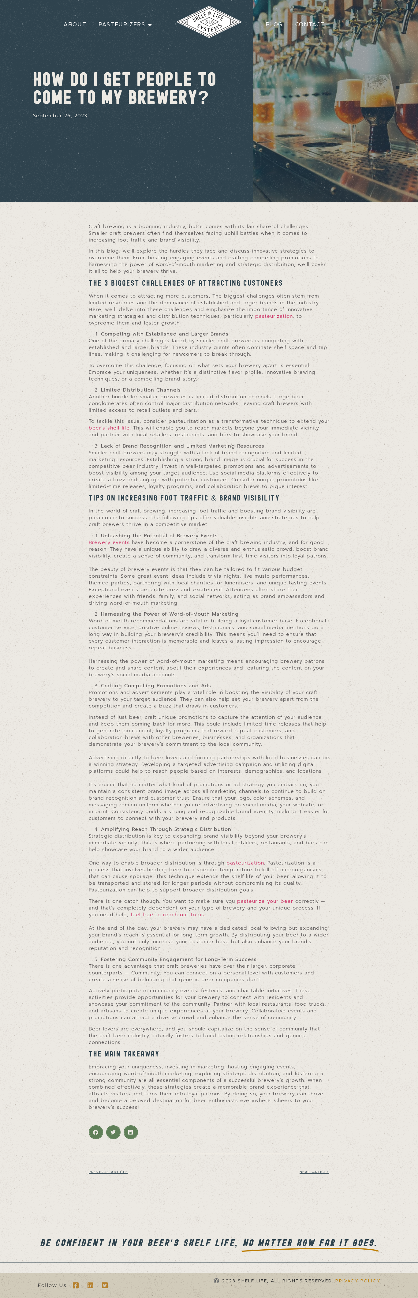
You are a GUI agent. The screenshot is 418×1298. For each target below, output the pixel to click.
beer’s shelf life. (110, 428)
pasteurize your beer (265, 901)
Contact (310, 24)
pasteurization (274, 316)
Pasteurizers (122, 24)
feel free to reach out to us (167, 914)
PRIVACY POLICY (357, 1281)
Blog (274, 24)
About (75, 24)
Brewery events (110, 542)
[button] (96, 1132)
